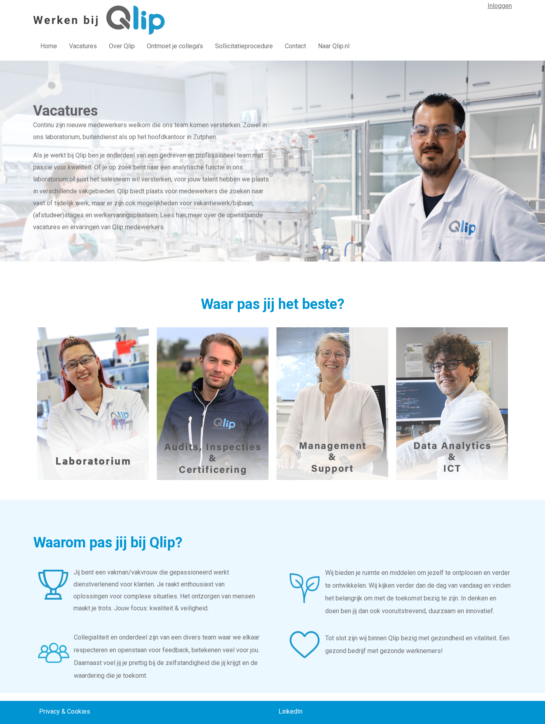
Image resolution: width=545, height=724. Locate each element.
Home (48, 46)
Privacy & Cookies (64, 711)
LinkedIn (290, 711)
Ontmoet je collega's (175, 46)
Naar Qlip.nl (334, 46)
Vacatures (83, 46)
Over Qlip (122, 46)
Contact (295, 46)
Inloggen (500, 6)
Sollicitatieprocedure (244, 46)
